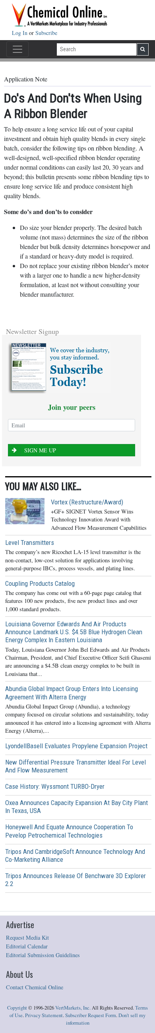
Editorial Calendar (27, 946)
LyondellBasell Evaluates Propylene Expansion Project (76, 746)
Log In (20, 33)
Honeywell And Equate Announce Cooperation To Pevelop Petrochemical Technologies (69, 831)
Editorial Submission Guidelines (43, 955)
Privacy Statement (44, 1015)
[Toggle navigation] (17, 49)
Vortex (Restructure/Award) (87, 502)
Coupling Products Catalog (40, 583)
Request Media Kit (27, 937)
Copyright (17, 1007)
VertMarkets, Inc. (73, 1007)
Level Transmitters (29, 542)
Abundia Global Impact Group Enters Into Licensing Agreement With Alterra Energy (71, 693)
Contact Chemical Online (34, 987)
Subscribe (46, 33)
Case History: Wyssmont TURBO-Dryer (55, 786)
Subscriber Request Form (90, 1015)
